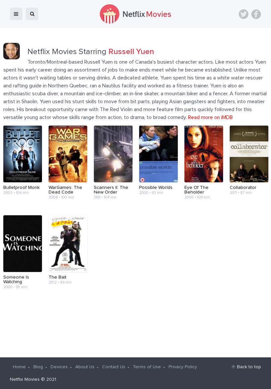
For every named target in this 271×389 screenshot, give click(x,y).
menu (16, 14)
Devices (59, 367)
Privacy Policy (183, 367)
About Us (85, 367)
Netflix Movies (25, 379)
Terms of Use (147, 367)
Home (19, 367)
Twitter (244, 14)
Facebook (256, 14)
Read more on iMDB (210, 117)
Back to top (249, 367)
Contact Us (113, 367)
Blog (38, 367)
